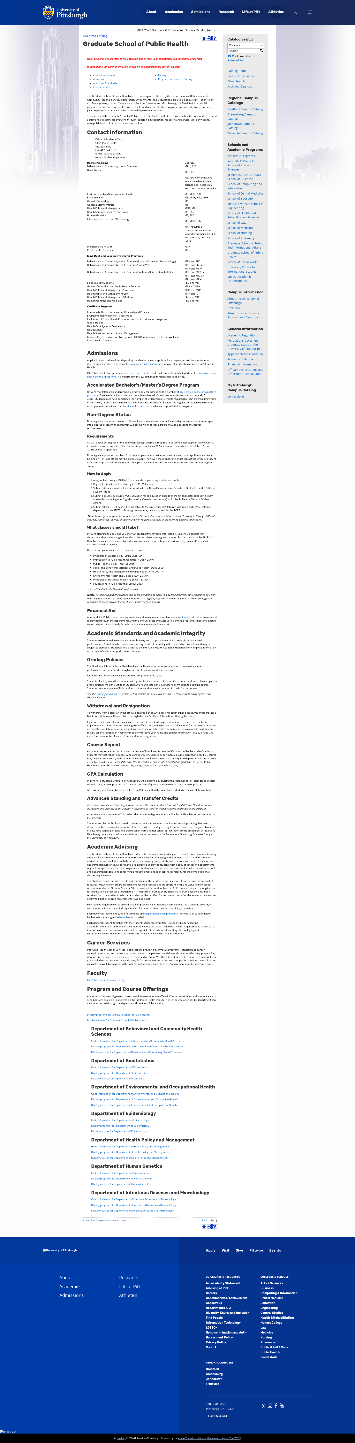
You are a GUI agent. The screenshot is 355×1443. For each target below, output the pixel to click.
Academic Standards (105, 83)
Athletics (276, 12)
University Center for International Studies (241, 269)
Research (226, 12)
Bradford (212, 1369)
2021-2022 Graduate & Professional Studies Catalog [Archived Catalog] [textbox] (176, 30)
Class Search (236, 81)
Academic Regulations (242, 335)
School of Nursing (239, 233)
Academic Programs (241, 156)
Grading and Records (108, 694)
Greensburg (214, 1374)
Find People (214, 1318)
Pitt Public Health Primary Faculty (106, 980)
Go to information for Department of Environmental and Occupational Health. (135, 1093)
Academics (174, 12)
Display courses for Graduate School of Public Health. (117, 1020)
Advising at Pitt (217, 1288)
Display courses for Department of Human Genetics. (121, 1184)
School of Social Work (242, 262)
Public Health (270, 1352)
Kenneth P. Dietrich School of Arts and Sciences (240, 165)
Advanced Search (237, 60)
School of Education (241, 198)
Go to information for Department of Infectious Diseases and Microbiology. (133, 1199)
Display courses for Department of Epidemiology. (119, 1131)
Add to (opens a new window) (105, 1220)
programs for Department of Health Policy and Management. (130, 1152)
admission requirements (135, 373)
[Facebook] (275, 1406)
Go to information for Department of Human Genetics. (122, 1173)
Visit (225, 1250)
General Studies (271, 1313)
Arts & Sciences (271, 1283)
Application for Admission (245, 354)
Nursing (266, 1337)
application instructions (143, 364)
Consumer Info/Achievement (227, 1298)
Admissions (200, 12)
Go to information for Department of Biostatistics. (119, 1067)
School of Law (236, 223)
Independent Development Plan (161, 913)
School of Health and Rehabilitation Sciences (243, 215)
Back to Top (208, 1220)
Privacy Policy (216, 1342)
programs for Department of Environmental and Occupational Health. (135, 1099)
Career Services (102, 87)
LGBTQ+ (211, 1327)
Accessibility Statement (223, 1283)
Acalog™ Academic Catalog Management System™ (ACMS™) (209, 1438)
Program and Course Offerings (175, 79)
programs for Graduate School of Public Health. (118, 1014)
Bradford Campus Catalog (245, 109)
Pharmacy (267, 1342)
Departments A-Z (218, 1308)
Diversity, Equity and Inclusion (227, 1313)
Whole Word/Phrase (243, 56)
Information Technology (223, 1322)
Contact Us (214, 1303)
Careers (211, 1293)
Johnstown (214, 1379)
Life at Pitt (251, 12)
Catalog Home (237, 71)
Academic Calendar (240, 359)
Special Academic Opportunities (239, 279)
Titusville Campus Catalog (245, 133)
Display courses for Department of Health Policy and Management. (129, 1158)
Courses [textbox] (234, 45)
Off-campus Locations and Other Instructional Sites (245, 372)
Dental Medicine (271, 1298)
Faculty (162, 75)
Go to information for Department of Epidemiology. (120, 1120)
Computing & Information (278, 1293)
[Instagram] (270, 1406)
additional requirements (138, 406)
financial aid (188, 617)
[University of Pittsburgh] (60, 1250)
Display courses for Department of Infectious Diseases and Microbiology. (132, 1210)
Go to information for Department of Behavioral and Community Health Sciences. (137, 1041)
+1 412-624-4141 (217, 1416)
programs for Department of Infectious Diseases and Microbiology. (134, 1205)
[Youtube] (282, 1406)
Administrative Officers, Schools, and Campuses (243, 315)
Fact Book (233, 308)
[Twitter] (263, 1406)
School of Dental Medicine (245, 193)
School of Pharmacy (240, 238)
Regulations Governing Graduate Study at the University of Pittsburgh (243, 345)
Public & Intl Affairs (274, 1347)
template (125, 917)
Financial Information (242, 364)
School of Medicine (240, 228)
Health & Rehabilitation (277, 1318)
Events (275, 1250)
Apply (211, 1250)
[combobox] (176, 30)
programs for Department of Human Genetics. (122, 1178)
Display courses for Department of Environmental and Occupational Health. (134, 1105)
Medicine (266, 1332)
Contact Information (104, 75)
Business (267, 1288)
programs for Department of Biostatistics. (119, 1073)
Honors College (271, 1322)
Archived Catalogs (239, 86)
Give (239, 1250)
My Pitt (211, 1347)
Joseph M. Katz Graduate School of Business (244, 177)
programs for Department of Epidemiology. (120, 1125)
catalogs (121, 1438)
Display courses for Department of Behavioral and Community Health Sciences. (136, 1052)
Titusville (212, 1384)
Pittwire (256, 1250)
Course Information (240, 76)
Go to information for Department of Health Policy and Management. (130, 1146)
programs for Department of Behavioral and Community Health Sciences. (137, 1046)
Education (267, 1303)
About (151, 12)
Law (263, 1327)
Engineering (269, 1308)
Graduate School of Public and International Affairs (245, 245)
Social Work (268, 1357)
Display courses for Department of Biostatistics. (118, 1078)
